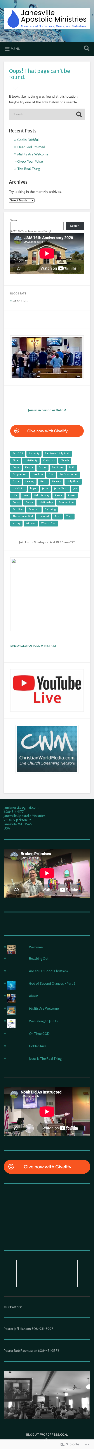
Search (14, 220)
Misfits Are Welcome (33, 154)
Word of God (48, 523)
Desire (29, 467)
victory (16, 523)
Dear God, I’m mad (31, 147)
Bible (16, 460)
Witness (30, 523)
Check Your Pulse (30, 161)
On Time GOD (39, 1034)
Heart (43, 481)
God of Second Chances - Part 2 (52, 983)
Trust (57, 516)
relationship (46, 502)
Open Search (85, 48)
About (33, 996)
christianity (30, 460)
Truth (69, 516)
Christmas (49, 460)
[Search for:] (47, 114)
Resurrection (66, 502)
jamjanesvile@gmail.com (21, 807)
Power (71, 495)
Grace (16, 481)
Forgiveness (20, 474)
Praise (16, 502)
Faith (72, 467)
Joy (75, 488)
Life (15, 495)
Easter (42, 467)
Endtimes (57, 467)
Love (25, 495)
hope (33, 488)
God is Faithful (28, 140)
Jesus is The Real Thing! (45, 1058)
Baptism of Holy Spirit (57, 453)
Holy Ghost (73, 481)
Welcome (36, 947)
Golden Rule (38, 1046)
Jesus (45, 488)
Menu (15, 49)
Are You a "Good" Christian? (48, 971)
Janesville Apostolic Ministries (33, 645)
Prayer (29, 502)
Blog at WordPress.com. (47, 1434)
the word (44, 516)
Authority (34, 453)
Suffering (50, 509)
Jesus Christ (61, 488)
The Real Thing (28, 169)
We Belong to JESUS (43, 1021)
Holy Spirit (18, 488)
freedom (38, 474)
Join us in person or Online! (47, 410)
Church (65, 460)
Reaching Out (39, 958)
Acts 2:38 (18, 453)
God (51, 474)
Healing (29, 481)
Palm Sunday (41, 495)
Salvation (34, 509)
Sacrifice (18, 509)
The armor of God (23, 516)
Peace (58, 495)
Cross (16, 467)
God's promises (68, 474)
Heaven (56, 481)
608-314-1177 (14, 812)
